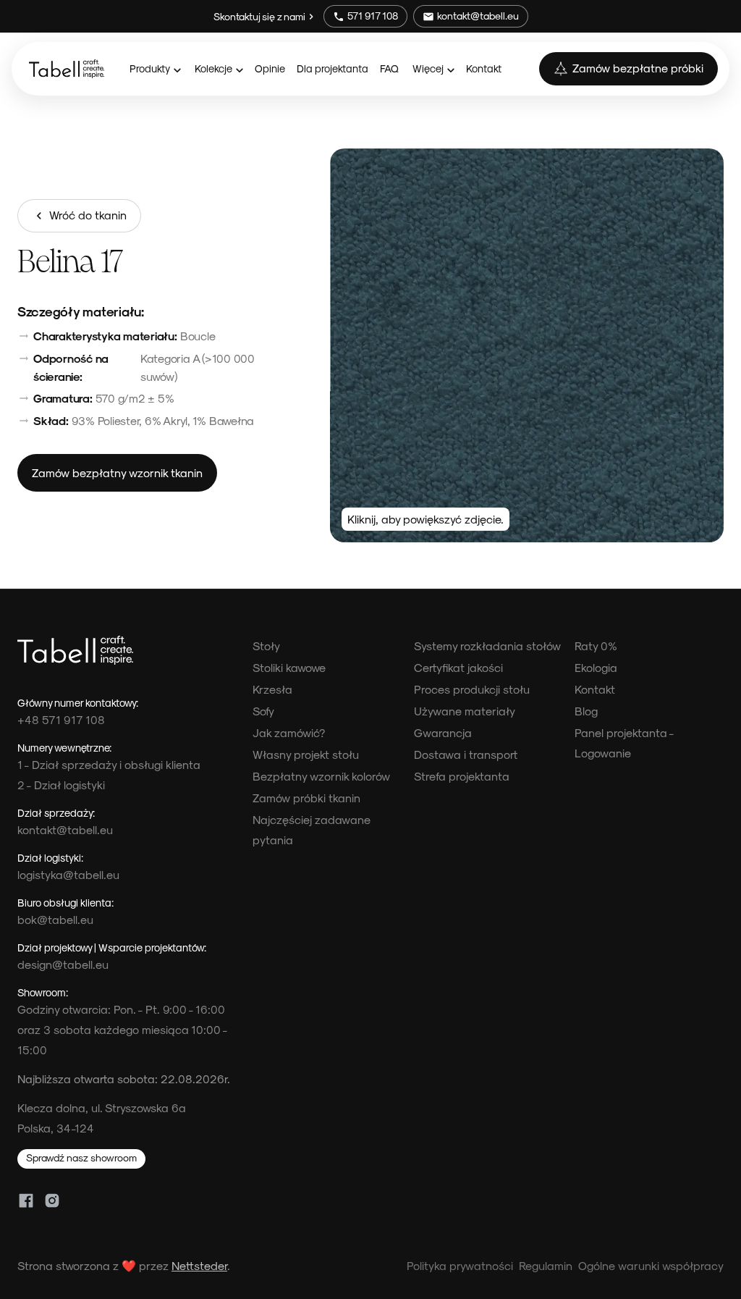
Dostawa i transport (465, 754)
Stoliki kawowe (289, 667)
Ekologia (596, 667)
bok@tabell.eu (55, 919)
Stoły (266, 645)
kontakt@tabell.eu (65, 829)
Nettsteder (199, 1265)
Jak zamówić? (289, 732)
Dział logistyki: (50, 857)
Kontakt (483, 68)
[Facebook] (26, 1200)
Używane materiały (464, 711)
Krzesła (272, 689)
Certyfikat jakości (458, 667)
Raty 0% (596, 645)
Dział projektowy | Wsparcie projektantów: (111, 947)
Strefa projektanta (461, 776)
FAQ (389, 68)
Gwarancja (443, 732)
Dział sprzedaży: (56, 812)
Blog (586, 711)
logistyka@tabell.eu (68, 874)
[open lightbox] (527, 345)
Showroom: (42, 992)
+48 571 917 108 (61, 719)
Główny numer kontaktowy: (77, 702)
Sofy (263, 711)
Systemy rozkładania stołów (487, 645)
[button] (154, 68)
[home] (66, 68)
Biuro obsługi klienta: (65, 902)
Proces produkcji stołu (472, 689)
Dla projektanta (332, 68)
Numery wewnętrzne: (64, 747)
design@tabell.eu (63, 964)
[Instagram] (52, 1200)
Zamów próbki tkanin (306, 797)
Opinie (270, 68)
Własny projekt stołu (306, 754)
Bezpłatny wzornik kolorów (321, 776)
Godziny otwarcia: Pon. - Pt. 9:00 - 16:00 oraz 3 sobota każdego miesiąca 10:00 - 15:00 (122, 1029)
